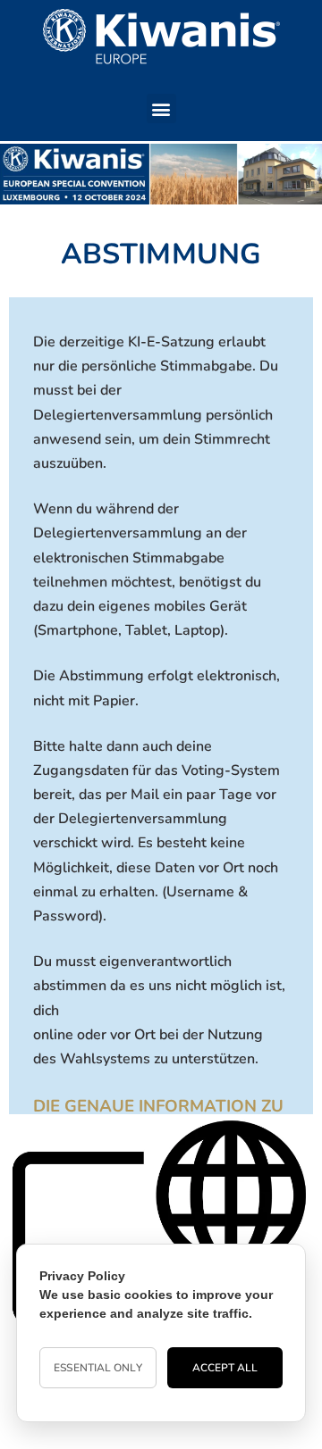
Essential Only (97, 1368)
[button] (161, 108)
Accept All (225, 1368)
